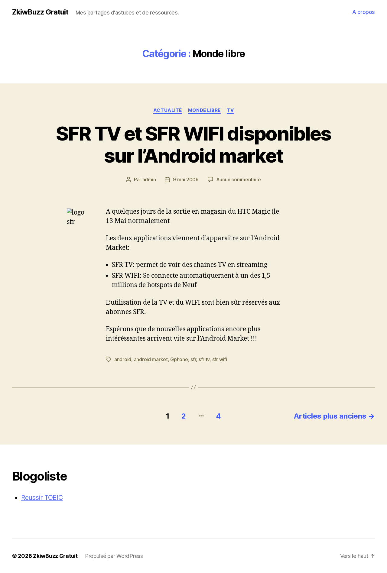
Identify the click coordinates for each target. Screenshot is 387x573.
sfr (193, 359)
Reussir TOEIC (42, 497)
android (122, 359)
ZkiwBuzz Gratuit (40, 12)
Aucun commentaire (238, 179)
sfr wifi (219, 359)
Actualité (167, 110)
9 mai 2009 (185, 179)
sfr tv (204, 359)
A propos (363, 12)
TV (230, 110)
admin (149, 179)
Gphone (179, 359)
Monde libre (204, 110)
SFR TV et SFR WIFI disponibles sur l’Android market (193, 144)
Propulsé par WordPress (114, 556)
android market (151, 359)
